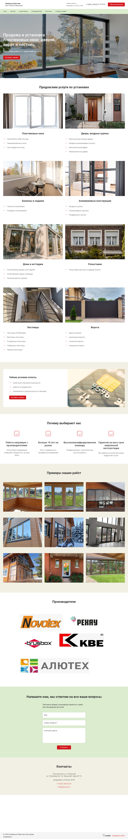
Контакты (48, 11)
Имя (45, 715)
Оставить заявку (60, 11)
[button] (33, 111)
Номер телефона (50, 723)
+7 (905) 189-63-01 (92, 4)
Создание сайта (118, 836)
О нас (5, 11)
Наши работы (23, 11)
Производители (36, 11)
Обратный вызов (116, 4)
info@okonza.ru (64, 787)
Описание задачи (50, 731)
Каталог (13, 11)
